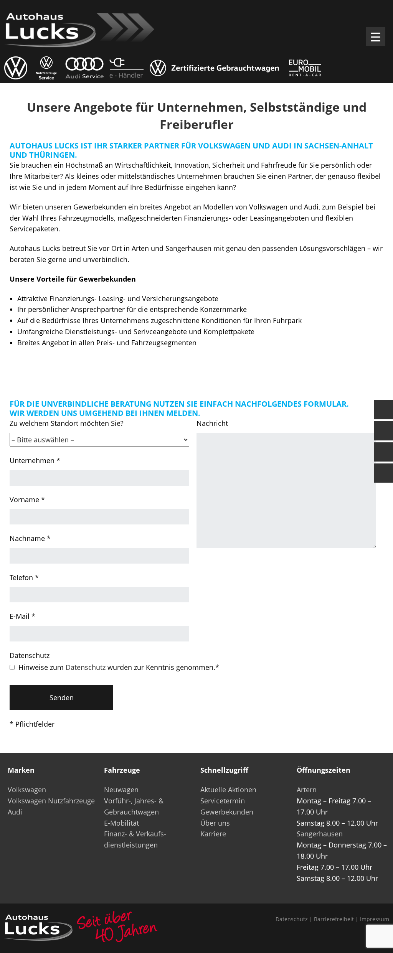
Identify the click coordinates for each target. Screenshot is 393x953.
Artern (307, 789)
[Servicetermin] (383, 452)
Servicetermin (222, 800)
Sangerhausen (320, 833)
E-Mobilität (121, 823)
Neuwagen (121, 789)
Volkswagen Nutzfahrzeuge (51, 800)
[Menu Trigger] (375, 36)
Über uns (215, 823)
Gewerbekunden (226, 811)
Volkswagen (27, 789)
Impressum (374, 919)
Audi (15, 811)
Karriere (213, 833)
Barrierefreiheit (334, 919)
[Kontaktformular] (383, 409)
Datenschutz (86, 667)
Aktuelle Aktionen (228, 789)
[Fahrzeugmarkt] (383, 430)
